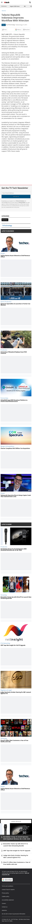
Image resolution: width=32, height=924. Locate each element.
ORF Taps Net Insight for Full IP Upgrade (16, 850)
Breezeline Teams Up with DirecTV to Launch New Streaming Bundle (15, 845)
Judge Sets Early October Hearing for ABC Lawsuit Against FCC (15, 856)
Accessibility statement (8, 900)
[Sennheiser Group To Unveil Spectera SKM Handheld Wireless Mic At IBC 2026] (16, 832)
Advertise (4, 910)
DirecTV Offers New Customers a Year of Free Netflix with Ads (16, 863)
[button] (2, 2)
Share (5, 29)
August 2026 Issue (14, 6)
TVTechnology (11, 24)
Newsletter (27, 29)
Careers (4, 903)
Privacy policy (5, 893)
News (3, 25)
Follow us (19, 29)
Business (4, 10)
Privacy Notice (22, 202)
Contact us (4, 907)
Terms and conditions (7, 886)
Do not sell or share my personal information (13, 914)
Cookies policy (5, 896)
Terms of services (20, 201)
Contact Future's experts (8, 889)
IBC (25, 6)
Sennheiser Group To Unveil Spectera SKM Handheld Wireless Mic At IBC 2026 (16, 838)
